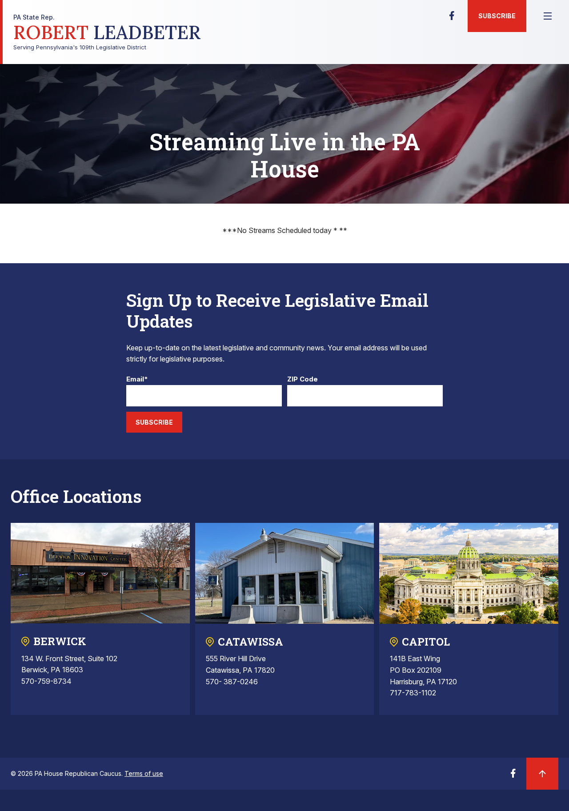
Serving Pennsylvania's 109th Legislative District (107, 32)
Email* (137, 379)
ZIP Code (302, 379)
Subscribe (497, 16)
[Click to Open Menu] (547, 16)
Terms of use (143, 773)
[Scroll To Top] (542, 774)
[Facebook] (451, 18)
